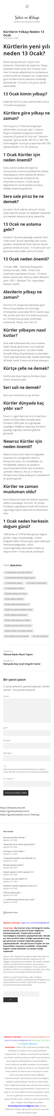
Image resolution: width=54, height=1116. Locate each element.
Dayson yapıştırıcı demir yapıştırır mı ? (18, 872)
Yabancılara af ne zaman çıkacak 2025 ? (19, 844)
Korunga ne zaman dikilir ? (14, 851)
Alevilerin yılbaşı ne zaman (15, 593)
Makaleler (16, 565)
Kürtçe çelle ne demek (14, 599)
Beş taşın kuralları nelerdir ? (14, 837)
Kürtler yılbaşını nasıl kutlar (16, 615)
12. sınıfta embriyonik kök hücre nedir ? (19, 899)
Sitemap (35, 814)
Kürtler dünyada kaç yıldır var (17, 604)
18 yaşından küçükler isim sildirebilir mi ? (19, 858)
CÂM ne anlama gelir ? (12, 892)
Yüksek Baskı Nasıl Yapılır (18, 654)
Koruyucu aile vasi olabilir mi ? (15, 879)
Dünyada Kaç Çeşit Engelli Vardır (22, 663)
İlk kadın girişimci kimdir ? (13, 865)
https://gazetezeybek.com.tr (15, 814)
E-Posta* (6, 740)
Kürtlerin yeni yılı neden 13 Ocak (18, 625)
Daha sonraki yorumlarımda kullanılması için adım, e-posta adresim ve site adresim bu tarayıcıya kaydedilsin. (26, 770)
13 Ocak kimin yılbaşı (13, 583)
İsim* (5, 728)
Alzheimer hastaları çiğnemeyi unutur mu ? (20, 886)
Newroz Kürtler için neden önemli (18, 631)
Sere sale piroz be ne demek (16, 636)
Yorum (6, 696)
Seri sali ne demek (40, 636)
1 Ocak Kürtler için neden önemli (18, 572)
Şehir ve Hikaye (27, 18)
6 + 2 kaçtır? (8, 779)
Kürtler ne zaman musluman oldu (18, 609)
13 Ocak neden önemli (14, 588)
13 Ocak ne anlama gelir (36, 583)
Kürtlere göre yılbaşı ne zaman (17, 620)
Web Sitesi (7, 753)
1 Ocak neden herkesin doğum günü (19, 578)
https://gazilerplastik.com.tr (15, 811)
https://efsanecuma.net (12, 807)
